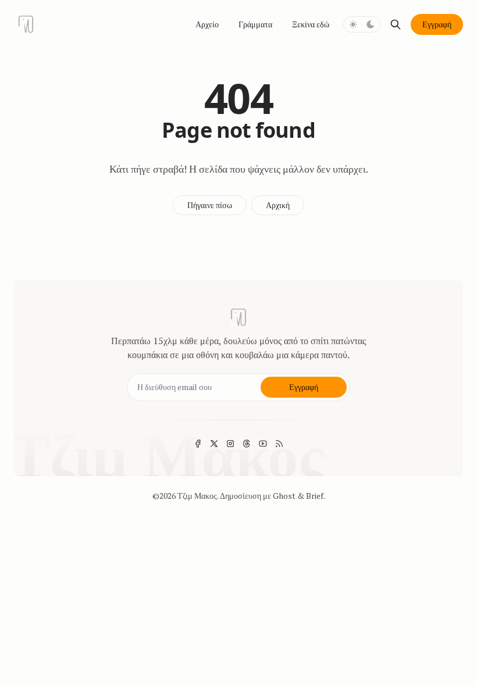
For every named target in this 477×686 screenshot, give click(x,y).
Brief (314, 495)
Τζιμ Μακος (197, 495)
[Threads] (246, 443)
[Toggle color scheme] (361, 24)
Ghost (284, 495)
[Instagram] (230, 443)
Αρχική (278, 204)
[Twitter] (214, 443)
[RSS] (279, 443)
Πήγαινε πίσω (209, 204)
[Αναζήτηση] (395, 24)
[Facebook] (197, 443)
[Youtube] (263, 443)
